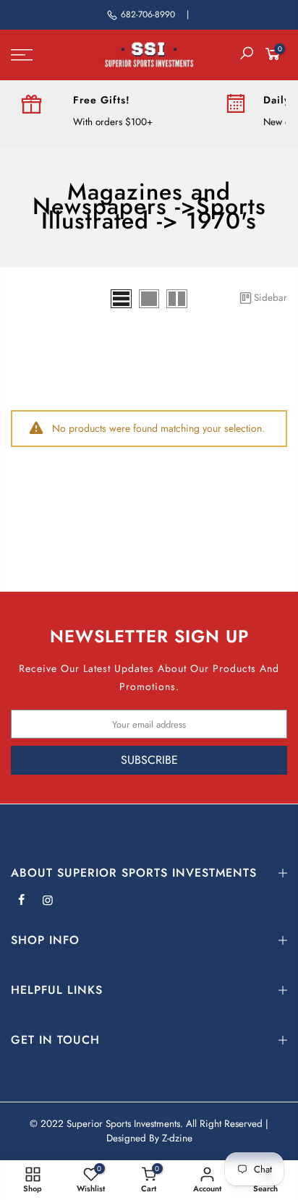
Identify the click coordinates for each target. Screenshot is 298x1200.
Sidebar (270, 298)
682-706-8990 (148, 14)
